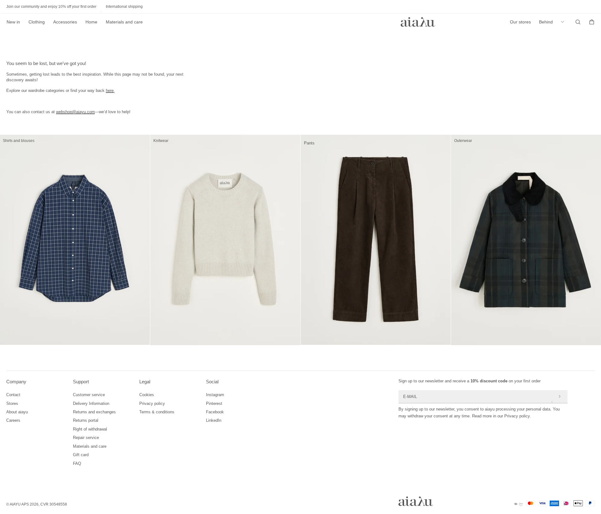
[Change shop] (564, 21)
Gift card (81, 454)
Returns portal (85, 420)
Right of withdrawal (90, 429)
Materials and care (124, 21)
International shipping (124, 6)
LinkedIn (213, 420)
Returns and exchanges (94, 412)
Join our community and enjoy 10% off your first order (51, 6)
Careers (13, 420)
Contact (13, 394)
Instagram (215, 394)
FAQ (77, 463)
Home (91, 21)
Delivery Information (91, 403)
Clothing (36, 21)
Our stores (520, 21)
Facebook (215, 412)
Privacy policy (152, 403)
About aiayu (17, 412)
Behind (546, 21)
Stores (12, 403)
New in (13, 21)
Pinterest (214, 403)
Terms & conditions (156, 412)
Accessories (65, 21)
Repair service (86, 437)
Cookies (146, 394)
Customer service (89, 394)
